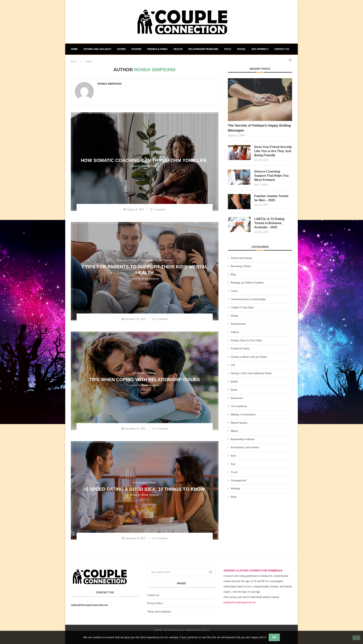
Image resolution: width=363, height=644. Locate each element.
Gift (233, 365)
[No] (356, 637)
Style (227, 49)
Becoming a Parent (241, 266)
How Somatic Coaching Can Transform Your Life (144, 160)
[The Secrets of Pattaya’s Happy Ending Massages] (260, 99)
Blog (233, 274)
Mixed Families (239, 422)
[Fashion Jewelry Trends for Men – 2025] (239, 201)
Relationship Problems (203, 49)
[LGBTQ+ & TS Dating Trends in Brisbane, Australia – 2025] (239, 224)
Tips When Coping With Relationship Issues (144, 379)
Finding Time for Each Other (246, 340)
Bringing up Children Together (247, 282)
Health (178, 49)
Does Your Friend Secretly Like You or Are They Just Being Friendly (273, 151)
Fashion (136, 49)
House (234, 389)
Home (74, 49)
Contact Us (153, 595)
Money (234, 431)
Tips (233, 464)
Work (234, 496)
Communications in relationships (248, 299)
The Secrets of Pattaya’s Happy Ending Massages (259, 128)
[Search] (290, 60)
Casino (234, 290)
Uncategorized (238, 480)
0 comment (160, 209)
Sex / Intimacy (260, 49)
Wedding (235, 488)
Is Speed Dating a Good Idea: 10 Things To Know (144, 489)
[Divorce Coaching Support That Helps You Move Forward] (239, 177)
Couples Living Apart (242, 307)
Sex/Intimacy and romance (245, 447)
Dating (121, 49)
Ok (274, 637)
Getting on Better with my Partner (249, 356)
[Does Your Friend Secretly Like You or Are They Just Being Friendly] (239, 152)
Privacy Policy (155, 603)
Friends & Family (157, 49)
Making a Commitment (243, 414)
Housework (237, 398)
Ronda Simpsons (110, 83)
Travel (241, 49)
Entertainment (238, 323)
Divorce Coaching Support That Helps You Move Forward (271, 176)
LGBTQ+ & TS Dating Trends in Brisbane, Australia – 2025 (269, 223)
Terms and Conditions (159, 611)
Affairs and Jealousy (97, 49)
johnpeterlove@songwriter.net (239, 602)
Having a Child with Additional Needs (251, 373)
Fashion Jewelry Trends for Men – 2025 (271, 198)
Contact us (281, 49)
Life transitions (239, 406)
